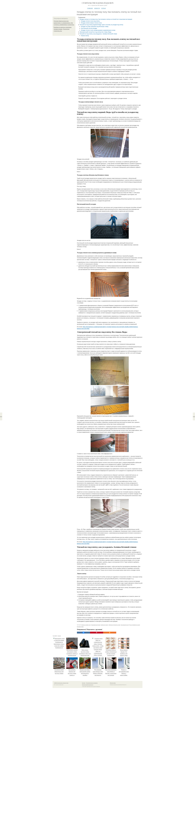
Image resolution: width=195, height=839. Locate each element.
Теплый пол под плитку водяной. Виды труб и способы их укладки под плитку (101, 25)
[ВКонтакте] (83, 632)
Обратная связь (113, 682)
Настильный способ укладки (89, 28)
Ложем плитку (85, 35)
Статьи (103, 8)
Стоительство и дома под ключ (97, 3)
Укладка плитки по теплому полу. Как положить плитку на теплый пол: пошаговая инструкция (106, 19)
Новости (97, 8)
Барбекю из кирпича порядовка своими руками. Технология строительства (62, 29)
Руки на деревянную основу (134, 624)
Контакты (83, 682)
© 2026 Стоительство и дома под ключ (61, 682)
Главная (90, 8)
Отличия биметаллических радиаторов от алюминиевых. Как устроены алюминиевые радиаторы (64, 22)
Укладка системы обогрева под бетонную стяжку (94, 26)
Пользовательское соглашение (92, 682)
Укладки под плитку (104, 624)
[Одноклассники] (109, 632)
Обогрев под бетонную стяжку (114, 624)
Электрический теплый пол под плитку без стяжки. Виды (95, 32)
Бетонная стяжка (80, 626)
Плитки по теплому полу (86, 624)
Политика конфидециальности (87, 684)
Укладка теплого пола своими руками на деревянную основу (98, 30)
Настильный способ (125, 624)
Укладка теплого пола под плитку (90, 21)
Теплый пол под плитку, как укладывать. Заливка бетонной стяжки (98, 34)
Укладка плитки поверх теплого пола (91, 23)
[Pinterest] (96, 632)
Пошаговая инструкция (95, 624)
